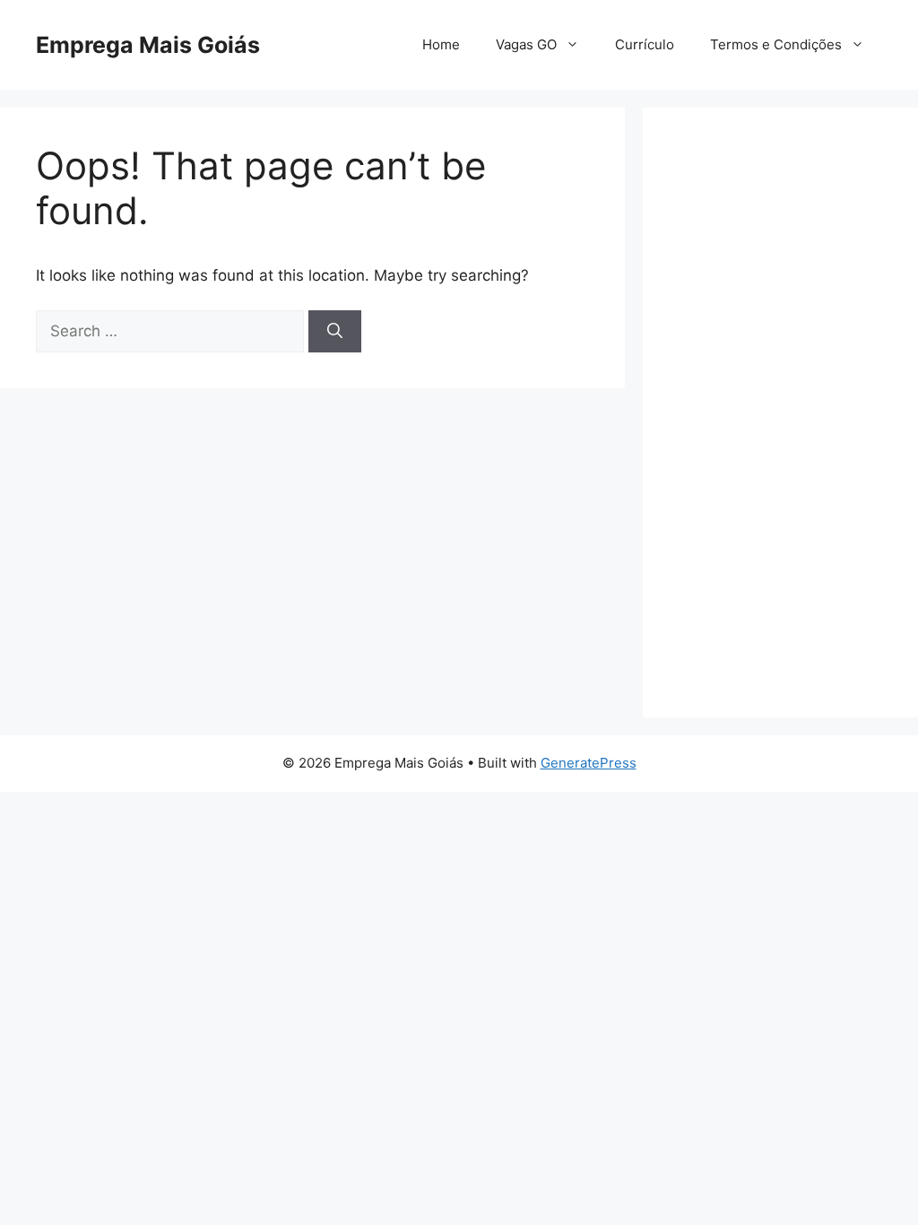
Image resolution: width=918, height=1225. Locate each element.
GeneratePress (589, 762)
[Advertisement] (780, 412)
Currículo (644, 44)
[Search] (334, 331)
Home (441, 44)
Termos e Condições (776, 44)
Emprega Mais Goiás (148, 44)
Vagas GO (526, 44)
